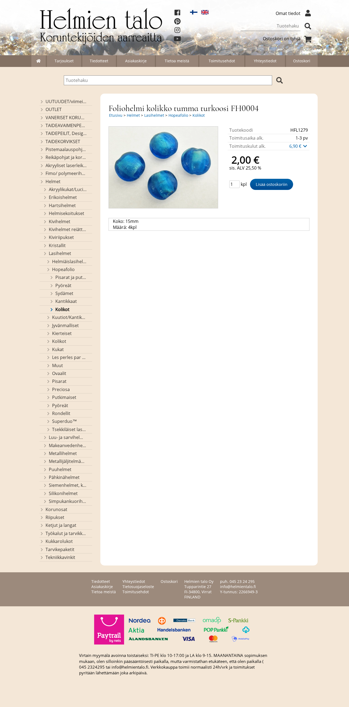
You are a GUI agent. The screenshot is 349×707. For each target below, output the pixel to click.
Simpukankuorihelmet (68, 501)
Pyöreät (63, 285)
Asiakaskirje (136, 60)
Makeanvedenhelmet (68, 445)
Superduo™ (64, 421)
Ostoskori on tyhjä (281, 39)
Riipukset (55, 517)
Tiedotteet (99, 60)
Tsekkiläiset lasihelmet (69, 429)
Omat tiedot (288, 13)
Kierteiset (62, 333)
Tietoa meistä (177, 60)
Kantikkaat (66, 301)
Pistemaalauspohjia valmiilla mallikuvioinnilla (66, 149)
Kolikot (62, 309)
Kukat (58, 349)
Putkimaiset (64, 397)
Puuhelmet (60, 469)
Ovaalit (59, 373)
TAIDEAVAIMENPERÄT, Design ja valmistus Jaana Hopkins (66, 125)
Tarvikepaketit (60, 549)
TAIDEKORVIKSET (63, 142)
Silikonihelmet (63, 493)
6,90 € (295, 146)
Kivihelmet (59, 222)
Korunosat (56, 509)
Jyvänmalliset (65, 325)
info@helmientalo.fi (238, 586)
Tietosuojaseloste (138, 586)
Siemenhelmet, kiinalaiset (68, 485)
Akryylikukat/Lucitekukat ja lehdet (68, 189)
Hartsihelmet (62, 205)
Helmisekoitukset (66, 213)
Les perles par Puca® (69, 357)
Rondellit (61, 413)
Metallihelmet (63, 453)
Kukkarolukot (59, 541)
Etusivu (115, 115)
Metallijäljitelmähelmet (68, 461)
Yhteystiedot (265, 60)
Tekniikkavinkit (60, 557)
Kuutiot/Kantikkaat (69, 317)
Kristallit (57, 245)
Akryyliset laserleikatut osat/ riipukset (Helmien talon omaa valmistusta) (66, 165)
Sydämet (64, 293)
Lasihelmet (60, 253)
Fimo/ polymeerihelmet (66, 173)
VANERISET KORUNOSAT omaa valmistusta (66, 118)
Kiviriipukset (61, 237)
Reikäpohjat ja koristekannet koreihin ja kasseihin (66, 157)
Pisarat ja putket (71, 277)
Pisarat (59, 381)
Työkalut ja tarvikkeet (66, 533)
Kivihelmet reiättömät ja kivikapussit (68, 229)
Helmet (53, 182)
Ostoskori (301, 60)
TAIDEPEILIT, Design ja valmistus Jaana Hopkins (66, 133)
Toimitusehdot (222, 60)
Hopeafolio (63, 269)
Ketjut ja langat (61, 525)
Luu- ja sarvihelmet (68, 437)
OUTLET (54, 109)
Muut (57, 365)
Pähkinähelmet (64, 477)
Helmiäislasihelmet (69, 262)
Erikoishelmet (63, 197)
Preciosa (61, 389)
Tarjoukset (64, 60)
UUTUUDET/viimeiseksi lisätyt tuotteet (66, 101)
